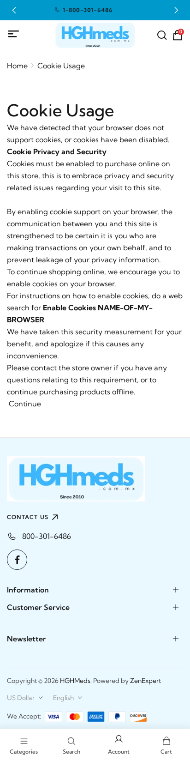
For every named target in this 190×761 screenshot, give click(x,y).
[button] (14, 10)
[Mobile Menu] (14, 34)
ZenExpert (145, 680)
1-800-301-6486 (68, 9)
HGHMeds (75, 680)
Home (17, 65)
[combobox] (25, 698)
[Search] (161, 35)
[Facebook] (17, 560)
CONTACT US (27, 516)
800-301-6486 (46, 536)
